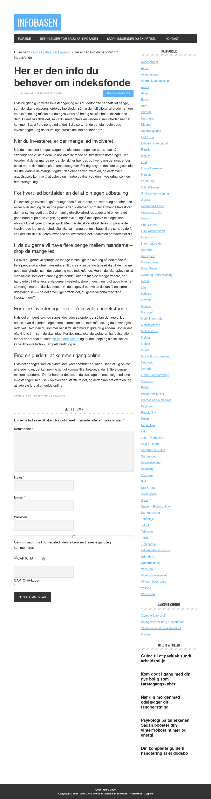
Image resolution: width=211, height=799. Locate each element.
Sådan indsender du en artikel (161, 628)
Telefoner (147, 531)
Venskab (147, 569)
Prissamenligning (152, 393)
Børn (144, 105)
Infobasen (37, 22)
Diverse (146, 124)
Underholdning (150, 562)
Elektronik (147, 137)
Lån (143, 287)
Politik (145, 387)
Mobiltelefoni (149, 331)
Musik (145, 349)
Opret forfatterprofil (153, 615)
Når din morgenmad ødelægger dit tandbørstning (160, 702)
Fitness (146, 174)
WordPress (136, 793)
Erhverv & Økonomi (51, 395)
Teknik (145, 525)
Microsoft (147, 312)
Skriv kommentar (118, 93)
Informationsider (152, 243)
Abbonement (149, 62)
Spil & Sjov (148, 487)
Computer (147, 118)
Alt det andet (149, 74)
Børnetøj (146, 112)
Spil (143, 481)
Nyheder (146, 368)
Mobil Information (152, 318)
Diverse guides (151, 130)
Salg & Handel (150, 443)
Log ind (148, 793)
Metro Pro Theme (90, 793)
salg (144, 431)
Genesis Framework (116, 793)
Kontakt (146, 634)
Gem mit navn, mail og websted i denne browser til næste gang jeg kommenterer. (62, 545)
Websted (20, 517)
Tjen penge (148, 544)
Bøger (145, 99)
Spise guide (149, 494)
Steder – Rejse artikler (156, 506)
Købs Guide (149, 268)
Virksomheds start (153, 581)
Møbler (145, 337)
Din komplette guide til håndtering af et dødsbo (164, 750)
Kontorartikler (150, 262)
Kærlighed (148, 256)
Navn (19, 477)
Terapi (145, 537)
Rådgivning (148, 412)
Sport (144, 500)
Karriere (146, 249)
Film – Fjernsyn (151, 168)
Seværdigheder (151, 462)
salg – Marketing (152, 437)
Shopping (147, 468)
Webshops (148, 594)
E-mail (20, 497)
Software (147, 475)
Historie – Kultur (151, 212)
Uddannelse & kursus (155, 550)
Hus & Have (149, 224)
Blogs (145, 93)
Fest (144, 162)
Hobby (145, 218)
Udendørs (147, 556)
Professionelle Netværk (156, 400)
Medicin (146, 306)
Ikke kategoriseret (153, 231)
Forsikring (147, 180)
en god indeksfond (65, 338)
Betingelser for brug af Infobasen (162, 621)
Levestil (146, 299)
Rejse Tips (148, 425)
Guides (146, 199)
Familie (145, 149)
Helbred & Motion (152, 206)
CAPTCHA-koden (27, 580)
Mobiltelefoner (150, 325)
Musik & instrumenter (155, 356)
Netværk (147, 362)
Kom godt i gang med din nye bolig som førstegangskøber (165, 679)
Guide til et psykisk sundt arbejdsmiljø (166, 658)
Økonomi (147, 381)
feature (145, 156)
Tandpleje (147, 518)
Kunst (145, 281)
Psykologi (147, 406)
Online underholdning (155, 375)
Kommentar (23, 428)
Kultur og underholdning (156, 274)
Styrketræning (150, 512)
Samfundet (148, 456)
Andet (145, 87)
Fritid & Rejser (150, 187)
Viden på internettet (154, 575)
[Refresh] (43, 558)
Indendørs (147, 237)
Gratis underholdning (155, 193)
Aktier (32, 395)
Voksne (146, 587)
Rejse (145, 418)
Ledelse (146, 293)
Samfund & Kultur (153, 450)
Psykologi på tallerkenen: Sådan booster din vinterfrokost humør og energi (166, 727)
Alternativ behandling (155, 80)
